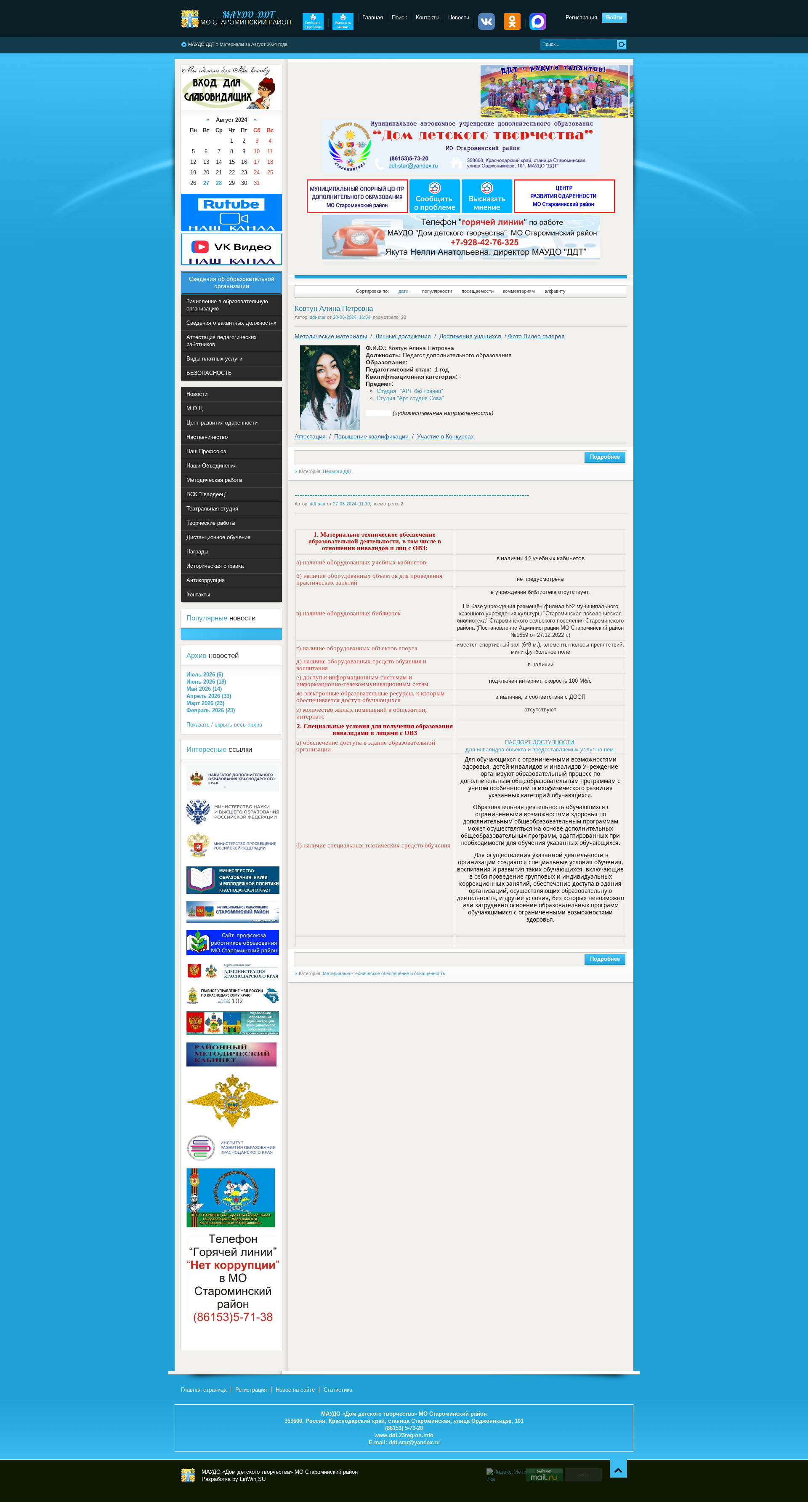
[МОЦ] (358, 211)
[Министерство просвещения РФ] (232, 857)
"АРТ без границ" (410, 391)
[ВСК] (230, 1225)
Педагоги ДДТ (337, 471)
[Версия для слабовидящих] (228, 107)
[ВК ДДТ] (486, 28)
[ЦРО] (564, 211)
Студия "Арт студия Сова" (410, 398)
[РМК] (231, 1064)
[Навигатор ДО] (232, 789)
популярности (437, 291)
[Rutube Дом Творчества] (231, 229)
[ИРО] (232, 1159)
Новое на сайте (295, 1390)
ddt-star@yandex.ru (414, 1442)
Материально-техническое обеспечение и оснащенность (384, 973)
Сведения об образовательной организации (231, 282)
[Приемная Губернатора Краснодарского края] (232, 978)
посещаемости (478, 291)
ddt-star (318, 317)
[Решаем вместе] (313, 28)
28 (219, 183)
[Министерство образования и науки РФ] (232, 823)
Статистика (338, 1390)
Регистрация (581, 17)
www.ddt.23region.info (404, 1435)
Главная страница (203, 1390)
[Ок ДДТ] (512, 28)
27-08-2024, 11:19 (351, 503)
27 (206, 183)
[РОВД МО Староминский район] (232, 1125)
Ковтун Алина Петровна (334, 309)
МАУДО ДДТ (201, 44)
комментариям (519, 291)
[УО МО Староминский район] (232, 1033)
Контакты (427, 17)
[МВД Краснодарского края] (232, 1002)
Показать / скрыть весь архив (224, 725)
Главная (372, 17)
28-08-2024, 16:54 (351, 317)
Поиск (399, 17)
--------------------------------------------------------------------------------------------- (412, 495)
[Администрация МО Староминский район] (232, 921)
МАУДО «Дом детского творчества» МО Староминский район (188, 1475)
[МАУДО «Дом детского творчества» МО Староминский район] (236, 19)
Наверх (618, 1468)
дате (403, 291)
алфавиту (555, 291)
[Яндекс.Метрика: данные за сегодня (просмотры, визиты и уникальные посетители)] (507, 1475)
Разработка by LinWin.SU (234, 1479)
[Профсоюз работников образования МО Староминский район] (232, 953)
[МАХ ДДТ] (537, 28)
